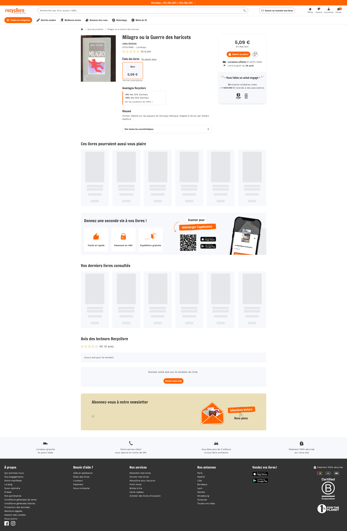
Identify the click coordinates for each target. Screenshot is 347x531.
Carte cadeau (137, 492)
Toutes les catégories (20, 20)
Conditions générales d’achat (19, 503)
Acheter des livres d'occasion (145, 496)
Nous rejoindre (12, 488)
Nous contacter (81, 488)
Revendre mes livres (140, 473)
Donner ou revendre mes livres (279, 10)
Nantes (201, 492)
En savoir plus (149, 59)
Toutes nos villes (206, 503)
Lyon (199, 488)
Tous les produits (95, 29)
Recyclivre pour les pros (142, 480)
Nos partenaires (12, 496)
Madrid (201, 476)
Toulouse (202, 499)
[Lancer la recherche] (244, 10)
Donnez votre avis (173, 380)
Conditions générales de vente (20, 499)
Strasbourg (203, 496)
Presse (7, 492)
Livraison (78, 480)
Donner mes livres (139, 476)
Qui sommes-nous (14, 473)
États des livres (81, 476)
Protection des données (17, 507)
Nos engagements (13, 476)
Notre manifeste (13, 480)
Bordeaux (202, 484)
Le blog (8, 484)
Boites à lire (136, 488)
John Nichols (129, 43)
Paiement (78, 484)
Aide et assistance (82, 473)
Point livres (135, 484)
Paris (199, 473)
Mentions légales (13, 511)
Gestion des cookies (15, 515)
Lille (199, 480)
